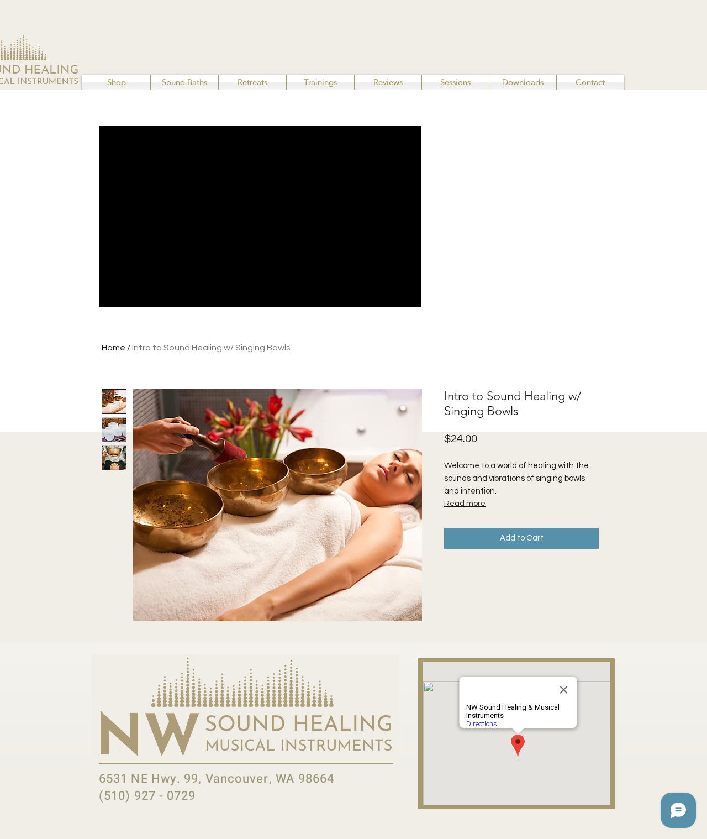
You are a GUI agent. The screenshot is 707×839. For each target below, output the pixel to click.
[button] (116, 82)
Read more (465, 503)
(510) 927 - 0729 (147, 796)
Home (113, 347)
